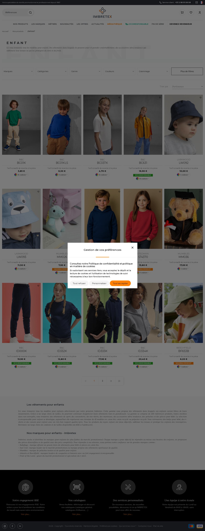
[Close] (132, 247)
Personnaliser (99, 283)
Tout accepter (120, 283)
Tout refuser (79, 283)
